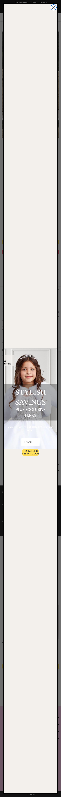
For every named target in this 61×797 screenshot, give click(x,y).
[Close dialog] (53, 7)
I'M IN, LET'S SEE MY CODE (30, 452)
